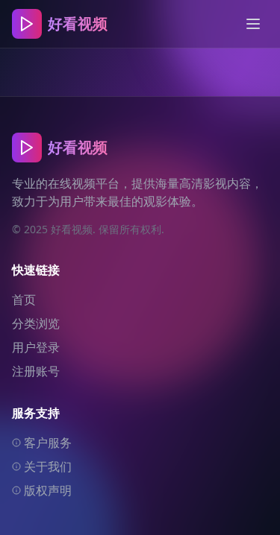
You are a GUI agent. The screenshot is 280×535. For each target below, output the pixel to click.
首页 (24, 299)
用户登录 (36, 347)
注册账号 (36, 371)
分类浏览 (36, 323)
